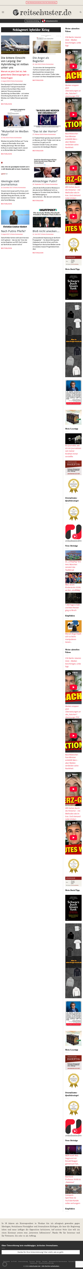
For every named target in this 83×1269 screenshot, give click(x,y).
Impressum (33, 1263)
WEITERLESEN (6, 104)
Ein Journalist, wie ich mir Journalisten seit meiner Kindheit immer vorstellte (73, 451)
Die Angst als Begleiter (41, 59)
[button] (3, 12)
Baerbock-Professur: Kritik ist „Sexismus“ (73, 1179)
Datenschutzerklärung (46, 1263)
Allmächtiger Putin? (45, 181)
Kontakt (44, 1261)
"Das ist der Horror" (45, 131)
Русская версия (74, 1261)
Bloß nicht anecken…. (46, 231)
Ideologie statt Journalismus (10, 182)
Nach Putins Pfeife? (13, 231)
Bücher (38, 1261)
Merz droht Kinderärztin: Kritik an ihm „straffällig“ (73, 587)
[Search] (80, 12)
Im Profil (14, 1261)
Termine (32, 1261)
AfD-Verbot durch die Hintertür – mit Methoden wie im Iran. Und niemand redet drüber (73, 192)
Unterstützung (23, 1261)
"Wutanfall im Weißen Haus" (15, 133)
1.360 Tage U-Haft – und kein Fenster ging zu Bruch (73, 607)
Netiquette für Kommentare (58, 1261)
